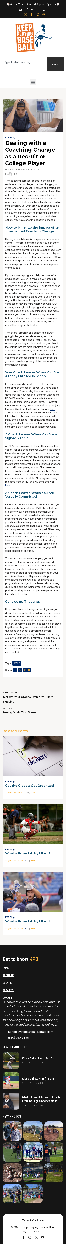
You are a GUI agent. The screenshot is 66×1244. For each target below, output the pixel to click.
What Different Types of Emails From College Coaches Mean (41, 1099)
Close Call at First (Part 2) (38, 1058)
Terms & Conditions (33, 1220)
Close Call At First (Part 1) (38, 1078)
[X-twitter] (25, 14)
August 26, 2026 (14, 860)
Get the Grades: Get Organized (29, 786)
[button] (33, 82)
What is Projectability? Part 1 (27, 921)
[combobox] (23, 62)
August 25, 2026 (14, 928)
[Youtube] (43, 14)
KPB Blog (10, 137)
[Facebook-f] (31, 14)
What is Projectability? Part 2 (27, 853)
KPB (14, 174)
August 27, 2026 (14, 792)
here (52, 408)
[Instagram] (37, 14)
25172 (17, 663)
